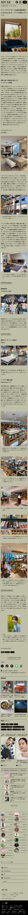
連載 (2, 652)
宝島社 (14, 896)
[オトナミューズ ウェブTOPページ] (14, 890)
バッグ (16, 724)
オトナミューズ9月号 (18, 727)
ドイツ (12, 652)
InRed (11, 906)
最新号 (16, 894)
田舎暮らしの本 (22, 911)
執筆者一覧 (15, 893)
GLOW (22, 909)
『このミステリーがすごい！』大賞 (18, 912)
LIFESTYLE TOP (14, 658)
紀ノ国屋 (9, 729)
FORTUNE (12, 776)
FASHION (4, 765)
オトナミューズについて (7, 893)
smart (8, 911)
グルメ (11, 724)
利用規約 (21, 893)
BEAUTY (19, 765)
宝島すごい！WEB (5, 912)
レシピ (3, 724)
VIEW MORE (14, 805)
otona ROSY (4, 909)
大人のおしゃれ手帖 (18, 906)
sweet (3, 907)
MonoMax (3, 911)
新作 (7, 724)
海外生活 (7, 652)
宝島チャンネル (5, 906)
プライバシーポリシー (6, 896)
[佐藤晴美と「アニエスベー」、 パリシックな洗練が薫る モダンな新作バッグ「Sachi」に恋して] (8, 748)
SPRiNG (10, 909)
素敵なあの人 (12, 907)
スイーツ (3, 729)
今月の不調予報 (16, 729)
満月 (23, 729)
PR (1, 765)
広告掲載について (5, 894)
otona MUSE (16, 909)
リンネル (19, 907)
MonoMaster (14, 911)
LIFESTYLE (4, 6)
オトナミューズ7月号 (6, 727)
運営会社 (12, 894)
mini (7, 907)
